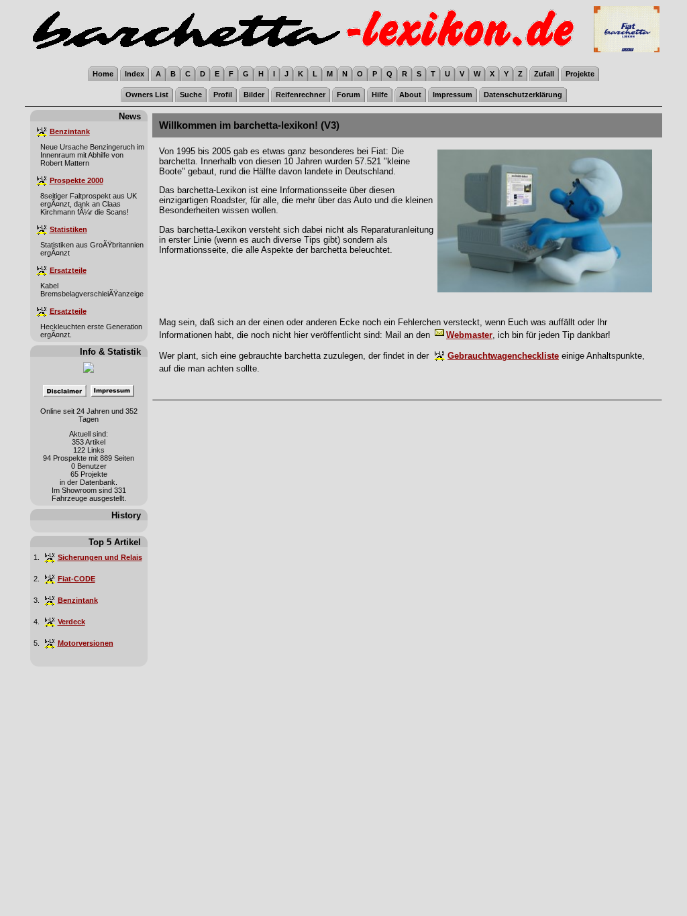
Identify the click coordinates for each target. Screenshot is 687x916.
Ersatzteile (68, 270)
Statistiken (68, 229)
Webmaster (469, 335)
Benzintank (70, 131)
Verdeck (71, 622)
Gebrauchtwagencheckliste (503, 356)
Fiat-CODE (76, 579)
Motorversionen (85, 643)
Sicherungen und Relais (100, 557)
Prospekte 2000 (76, 180)
